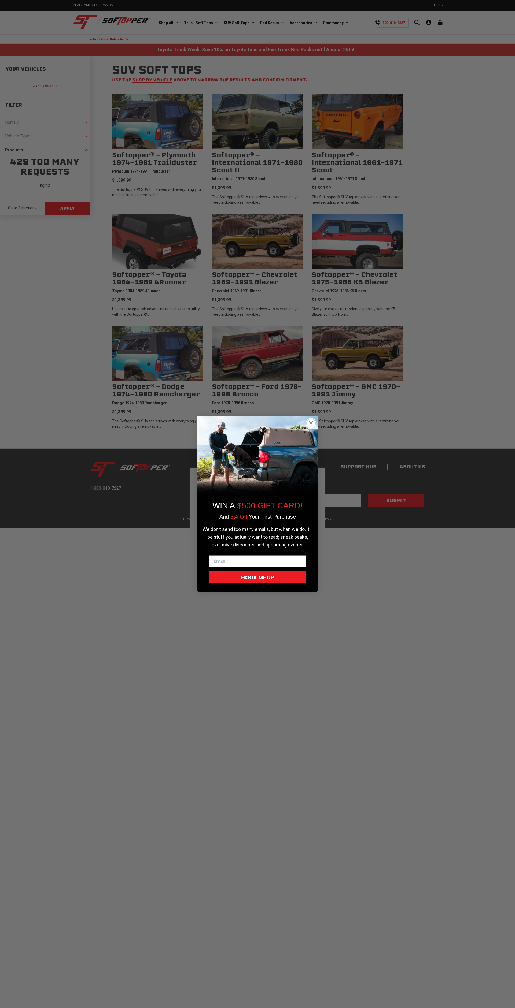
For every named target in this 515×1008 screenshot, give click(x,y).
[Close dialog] (311, 423)
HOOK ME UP (257, 577)
